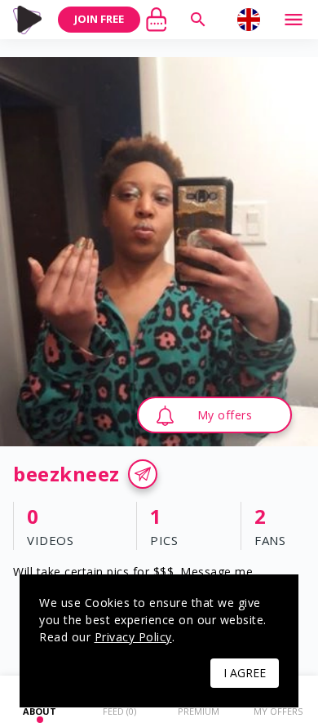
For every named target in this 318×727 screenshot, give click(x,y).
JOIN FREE (99, 18)
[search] (198, 19)
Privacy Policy (133, 637)
